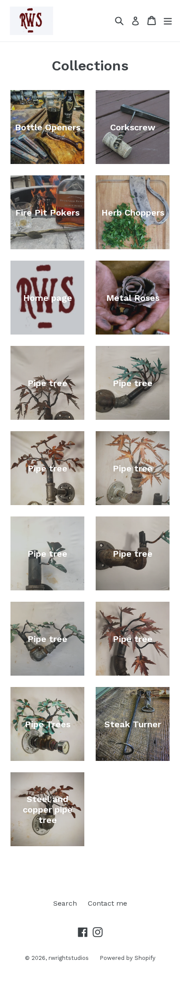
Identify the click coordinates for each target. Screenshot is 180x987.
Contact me (107, 903)
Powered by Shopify (128, 958)
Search (65, 903)
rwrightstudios (68, 958)
